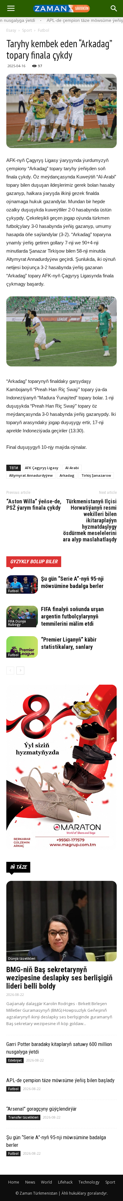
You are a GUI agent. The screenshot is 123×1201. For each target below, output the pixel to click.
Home (13, 1182)
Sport (27, 30)
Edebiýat (15, 1060)
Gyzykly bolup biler (33, 562)
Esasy (11, 30)
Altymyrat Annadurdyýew (31, 475)
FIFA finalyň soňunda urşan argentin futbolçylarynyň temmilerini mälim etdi (72, 616)
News (30, 1182)
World (46, 1182)
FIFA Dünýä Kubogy (17, 623)
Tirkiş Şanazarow (96, 475)
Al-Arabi (72, 467)
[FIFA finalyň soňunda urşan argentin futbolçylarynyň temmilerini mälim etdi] (22, 617)
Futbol (43, 30)
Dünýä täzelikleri (21, 958)
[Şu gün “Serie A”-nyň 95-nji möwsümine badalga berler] (22, 584)
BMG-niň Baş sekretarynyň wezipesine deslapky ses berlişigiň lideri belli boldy (59, 978)
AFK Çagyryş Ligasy (41, 467)
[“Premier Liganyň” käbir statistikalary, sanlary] (22, 647)
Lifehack (65, 1182)
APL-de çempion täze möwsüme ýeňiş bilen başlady (60, 1080)
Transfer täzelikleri (23, 1117)
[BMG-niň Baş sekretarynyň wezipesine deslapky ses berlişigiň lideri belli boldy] (61, 921)
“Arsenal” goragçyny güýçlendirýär (41, 1109)
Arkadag (67, 475)
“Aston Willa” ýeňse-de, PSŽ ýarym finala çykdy (34, 504)
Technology (89, 1182)
